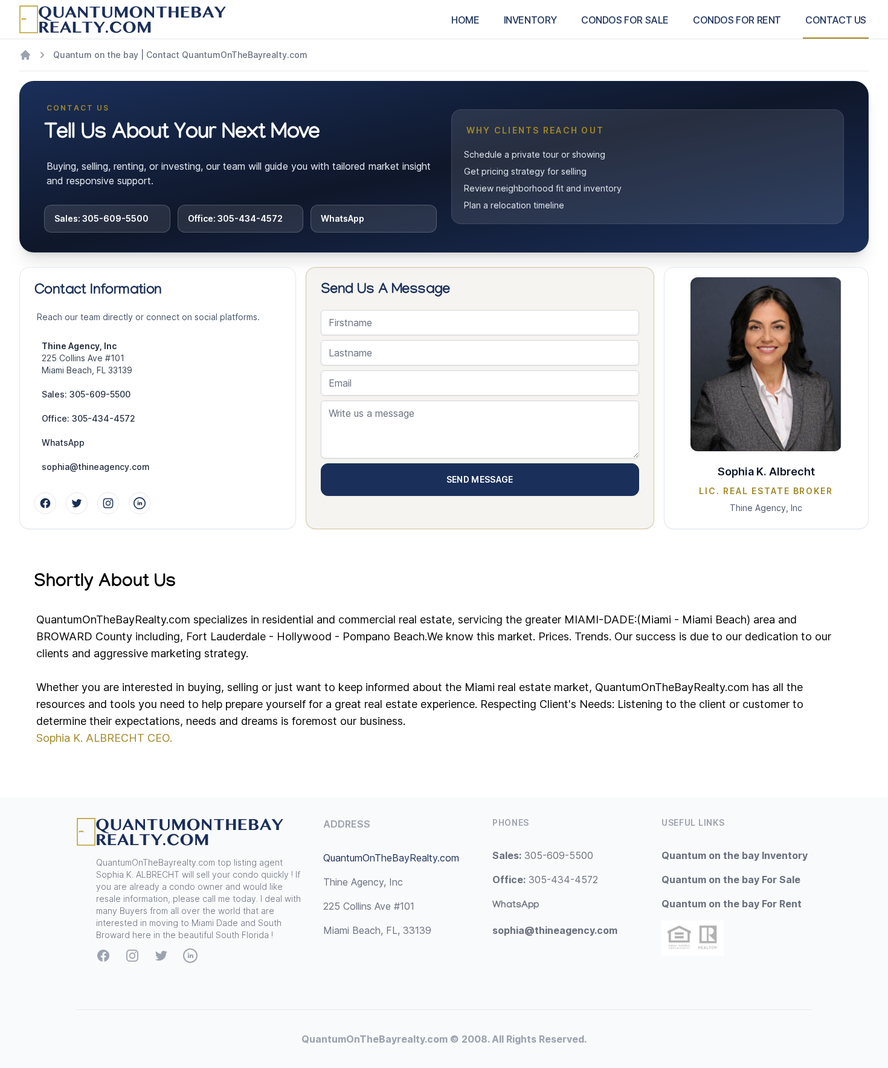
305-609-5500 (542, 855)
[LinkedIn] (139, 503)
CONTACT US (835, 20)
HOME (465, 20)
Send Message (479, 479)
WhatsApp (342, 218)
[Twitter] (77, 503)
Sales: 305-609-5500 (101, 218)
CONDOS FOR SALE (625, 20)
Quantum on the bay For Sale (730, 879)
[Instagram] (108, 503)
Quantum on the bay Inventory (734, 855)
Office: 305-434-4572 (235, 218)
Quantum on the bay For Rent (731, 904)
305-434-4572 (545, 879)
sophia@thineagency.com (96, 467)
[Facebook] (45, 503)
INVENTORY (530, 20)
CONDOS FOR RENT (737, 20)
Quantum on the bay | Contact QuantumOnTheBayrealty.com (180, 55)
